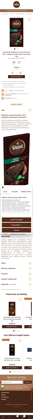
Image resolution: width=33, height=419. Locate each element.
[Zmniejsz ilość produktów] (12, 72)
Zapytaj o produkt (16, 104)
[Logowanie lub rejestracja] (30, 417)
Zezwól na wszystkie (16, 219)
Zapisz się (28, 382)
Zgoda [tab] (5, 191)
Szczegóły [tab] (15, 191)
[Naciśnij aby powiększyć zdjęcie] (16, 32)
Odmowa (16, 230)
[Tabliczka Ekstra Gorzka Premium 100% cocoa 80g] (12, 350)
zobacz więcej (19, 388)
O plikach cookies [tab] (26, 191)
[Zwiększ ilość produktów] (20, 72)
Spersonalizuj (16, 225)
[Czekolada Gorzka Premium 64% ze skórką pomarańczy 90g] (12, 308)
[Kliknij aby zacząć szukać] (10, 417)
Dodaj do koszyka (11, 326)
